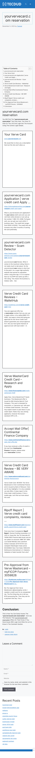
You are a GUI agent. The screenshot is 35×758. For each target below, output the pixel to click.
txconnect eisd (7, 705)
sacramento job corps (9, 738)
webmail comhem (8, 741)
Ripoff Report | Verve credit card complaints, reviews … (14, 99)
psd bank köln (7, 727)
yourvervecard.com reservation (13, 71)
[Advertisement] (17, 48)
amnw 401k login (8, 724)
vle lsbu (4, 744)
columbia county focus (9, 716)
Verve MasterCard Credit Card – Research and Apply (17, 87)
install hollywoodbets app (10, 708)
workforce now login (9, 730)
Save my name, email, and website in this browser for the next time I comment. (18, 683)
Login (6, 629)
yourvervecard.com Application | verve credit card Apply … (16, 76)
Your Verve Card (9, 73)
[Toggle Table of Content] (29, 68)
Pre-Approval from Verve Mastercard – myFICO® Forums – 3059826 (17, 103)
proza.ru (5, 713)
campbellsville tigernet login (11, 733)
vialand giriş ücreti (8, 736)
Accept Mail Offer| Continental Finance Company (16, 91)
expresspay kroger (8, 722)
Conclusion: (8, 106)
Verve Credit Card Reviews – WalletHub (16, 83)
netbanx (5, 710)
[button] (26, 4)
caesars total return (11, 634)
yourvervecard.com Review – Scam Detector (15, 80)
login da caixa (9, 632)
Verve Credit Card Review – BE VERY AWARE (16, 95)
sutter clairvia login (8, 719)
